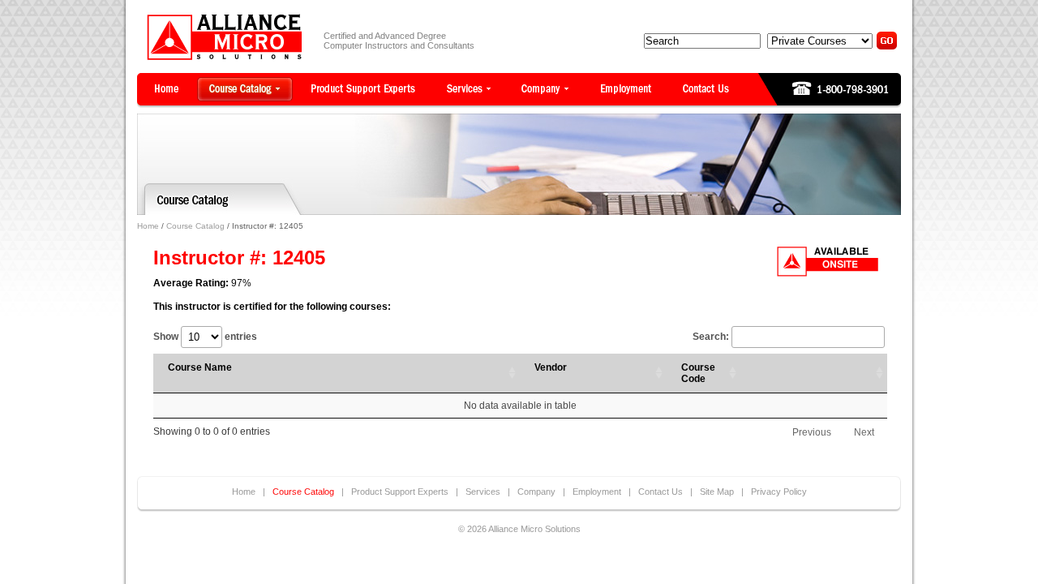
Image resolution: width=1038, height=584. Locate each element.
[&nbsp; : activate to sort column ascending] (813, 373)
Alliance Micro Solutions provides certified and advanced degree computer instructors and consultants (224, 37)
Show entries (205, 336)
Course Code (698, 373)
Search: (711, 336)
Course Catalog (195, 225)
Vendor (550, 367)
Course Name (200, 367)
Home (148, 225)
